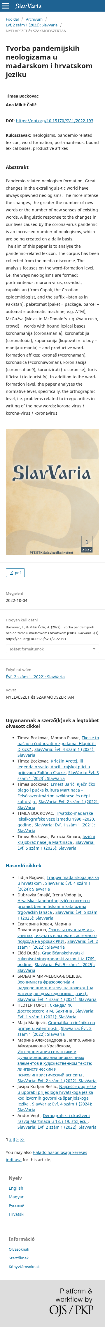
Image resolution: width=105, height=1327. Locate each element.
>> (22, 1139)
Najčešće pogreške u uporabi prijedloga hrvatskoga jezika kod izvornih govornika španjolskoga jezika (57, 1095)
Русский (16, 1205)
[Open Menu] (6, 6)
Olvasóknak (19, 1249)
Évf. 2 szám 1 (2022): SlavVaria (31, 25)
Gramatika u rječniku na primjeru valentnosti (56, 1025)
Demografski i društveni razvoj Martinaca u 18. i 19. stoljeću (54, 1118)
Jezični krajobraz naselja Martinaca (56, 839)
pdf (17, 572)
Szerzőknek (19, 1258)
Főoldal (12, 19)
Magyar (16, 1197)
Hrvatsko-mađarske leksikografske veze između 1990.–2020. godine (56, 819)
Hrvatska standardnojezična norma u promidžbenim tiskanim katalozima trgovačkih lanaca (54, 906)
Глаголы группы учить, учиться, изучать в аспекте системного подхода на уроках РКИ (57, 935)
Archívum (34, 19)
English (16, 1188)
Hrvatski (16, 1214)
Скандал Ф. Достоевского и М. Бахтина (45, 1008)
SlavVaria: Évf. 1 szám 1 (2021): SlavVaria (57, 999)
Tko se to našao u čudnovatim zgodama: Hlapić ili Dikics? (58, 743)
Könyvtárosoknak (24, 1266)
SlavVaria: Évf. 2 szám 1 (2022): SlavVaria (58, 944)
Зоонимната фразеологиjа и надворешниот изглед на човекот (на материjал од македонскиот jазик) (55, 987)
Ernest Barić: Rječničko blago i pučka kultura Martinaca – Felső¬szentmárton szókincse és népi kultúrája (56, 792)
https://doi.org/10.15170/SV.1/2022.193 (54, 120)
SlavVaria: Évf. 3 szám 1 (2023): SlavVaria (58, 775)
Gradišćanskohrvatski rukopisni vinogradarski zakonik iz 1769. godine (57, 958)
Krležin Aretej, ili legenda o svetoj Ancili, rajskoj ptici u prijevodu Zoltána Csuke (54, 766)
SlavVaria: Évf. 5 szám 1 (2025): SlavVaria (56, 845)
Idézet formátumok (27, 649)
